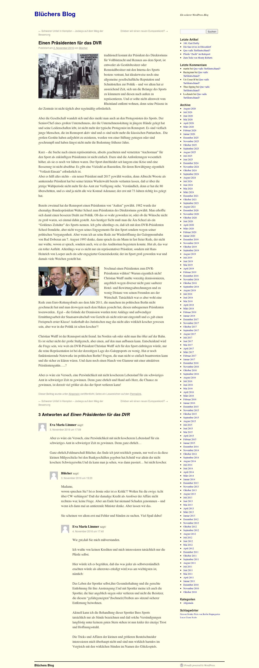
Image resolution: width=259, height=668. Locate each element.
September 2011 (191, 559)
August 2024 (189, 177)
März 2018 (188, 308)
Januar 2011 (189, 581)
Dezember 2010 (190, 584)
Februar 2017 (189, 355)
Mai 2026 (188, 119)
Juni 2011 (188, 570)
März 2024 (188, 192)
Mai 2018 (188, 301)
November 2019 (191, 243)
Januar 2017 (189, 359)
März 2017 (188, 352)
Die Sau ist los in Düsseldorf (197, 46)
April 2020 (188, 224)
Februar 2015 (189, 439)
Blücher (83, 47)
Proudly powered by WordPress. (199, 665)
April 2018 (188, 304)
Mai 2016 (188, 388)
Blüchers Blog (54, 13)
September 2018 (191, 286)
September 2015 (191, 417)
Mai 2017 (188, 344)
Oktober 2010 (190, 591)
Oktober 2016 (190, 370)
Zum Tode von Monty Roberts (197, 57)
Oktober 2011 (190, 555)
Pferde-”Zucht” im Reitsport (196, 54)
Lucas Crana (185, 617)
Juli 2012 (187, 537)
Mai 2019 (188, 264)
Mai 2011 (188, 573)
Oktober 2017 (190, 326)
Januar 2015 (189, 442)
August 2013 (189, 493)
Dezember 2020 (190, 210)
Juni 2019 (188, 261)
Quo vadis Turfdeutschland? (196, 50)
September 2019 (191, 250)
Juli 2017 (187, 337)
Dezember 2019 (190, 239)
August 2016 (189, 377)
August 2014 (189, 461)
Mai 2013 (188, 504)
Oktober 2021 (190, 199)
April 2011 (188, 577)
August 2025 (189, 152)
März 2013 (188, 512)
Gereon (183, 614)
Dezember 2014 (190, 446)
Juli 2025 (187, 155)
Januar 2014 (189, 479)
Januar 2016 (189, 402)
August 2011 (189, 562)
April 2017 (188, 348)
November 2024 (191, 166)
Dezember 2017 (190, 319)
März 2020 (188, 228)
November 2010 (191, 588)
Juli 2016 (187, 381)
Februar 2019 (189, 272)
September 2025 (191, 148)
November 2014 (191, 450)
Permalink (135, 393)
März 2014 (188, 475)
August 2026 (189, 108)
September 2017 (191, 330)
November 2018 (191, 279)
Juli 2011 (187, 566)
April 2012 (188, 548)
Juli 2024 (187, 181)
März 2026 (188, 126)
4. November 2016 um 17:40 (88, 531)
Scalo (194, 617)
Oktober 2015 (190, 413)
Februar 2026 (189, 130)
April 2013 (188, 508)
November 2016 (191, 366)
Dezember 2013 (190, 482)
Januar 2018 (189, 315)
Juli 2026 (187, 112)
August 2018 (189, 290)
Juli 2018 (187, 293)
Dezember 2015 (190, 406)
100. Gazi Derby (191, 43)
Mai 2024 (188, 188)
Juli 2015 (187, 424)
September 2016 (191, 373)
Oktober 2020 (190, 217)
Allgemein (74, 393)
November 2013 (191, 486)
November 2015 (191, 410)
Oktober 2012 (190, 526)
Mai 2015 (188, 432)
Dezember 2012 (190, 519)
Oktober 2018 (190, 283)
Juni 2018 (188, 297)
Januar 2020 (189, 235)
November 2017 (191, 323)
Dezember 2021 (190, 195)
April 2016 (188, 392)
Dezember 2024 (190, 163)
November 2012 (191, 522)
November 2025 (191, 141)
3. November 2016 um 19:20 (76, 478)
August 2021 (189, 206)
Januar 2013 (189, 515)
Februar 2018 (189, 312)
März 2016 (188, 395)
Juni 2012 (188, 541)
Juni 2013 (188, 501)
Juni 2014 (188, 468)
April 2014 (188, 472)
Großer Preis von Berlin (197, 614)
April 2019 (188, 268)
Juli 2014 (187, 464)
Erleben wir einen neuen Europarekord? (144, 31)
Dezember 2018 (190, 275)
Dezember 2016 (190, 362)
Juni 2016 (188, 384)
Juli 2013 (187, 497)
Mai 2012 (188, 544)
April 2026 (188, 123)
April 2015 (188, 435)
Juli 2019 (187, 257)
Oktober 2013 (190, 490)
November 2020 (191, 213)
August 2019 (189, 253)
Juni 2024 (188, 184)
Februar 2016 (189, 399)
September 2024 (191, 173)
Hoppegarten (214, 614)
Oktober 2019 (190, 246)
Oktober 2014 (190, 453)
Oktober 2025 (190, 144)
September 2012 (191, 530)
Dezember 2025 (190, 137)
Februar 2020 (189, 232)
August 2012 (189, 533)
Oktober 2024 (190, 170)
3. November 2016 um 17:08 (65, 429)
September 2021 (191, 203)
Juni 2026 (188, 115)
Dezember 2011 (190, 552)
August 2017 (189, 333)
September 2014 (191, 457)
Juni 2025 (188, 159)
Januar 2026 (189, 133)
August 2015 (189, 421)
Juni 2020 (188, 221)
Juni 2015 (188, 428)
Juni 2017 (188, 341)
